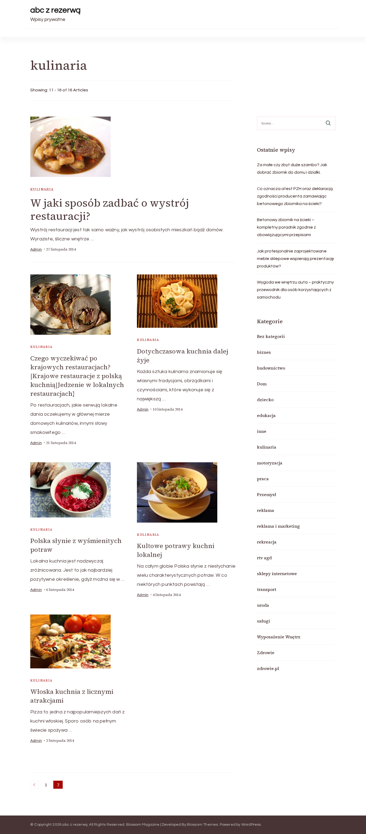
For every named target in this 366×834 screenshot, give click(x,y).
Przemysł (266, 494)
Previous (34, 785)
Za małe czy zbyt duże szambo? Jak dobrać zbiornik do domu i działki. (292, 168)
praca (263, 479)
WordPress (251, 824)
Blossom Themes (202, 824)
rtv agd (264, 558)
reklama (265, 510)
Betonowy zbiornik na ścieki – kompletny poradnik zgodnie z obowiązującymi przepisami (286, 227)
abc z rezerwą (55, 10)
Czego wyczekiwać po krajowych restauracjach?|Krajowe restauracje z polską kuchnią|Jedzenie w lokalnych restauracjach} (77, 376)
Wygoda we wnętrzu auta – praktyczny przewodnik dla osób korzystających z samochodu (295, 289)
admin (36, 249)
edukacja (266, 415)
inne (261, 431)
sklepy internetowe (277, 573)
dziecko (265, 400)
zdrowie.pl (268, 668)
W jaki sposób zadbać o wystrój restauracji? (109, 209)
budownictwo (271, 368)
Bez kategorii (271, 336)
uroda (263, 605)
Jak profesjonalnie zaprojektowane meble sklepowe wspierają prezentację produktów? (295, 258)
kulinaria (42, 189)
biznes (264, 352)
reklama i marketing (278, 526)
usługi (263, 621)
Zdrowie (265, 653)
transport (266, 589)
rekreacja (267, 542)
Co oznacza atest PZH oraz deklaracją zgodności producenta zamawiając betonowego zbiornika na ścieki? (295, 196)
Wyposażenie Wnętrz (278, 637)
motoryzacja (269, 463)
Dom (262, 384)
